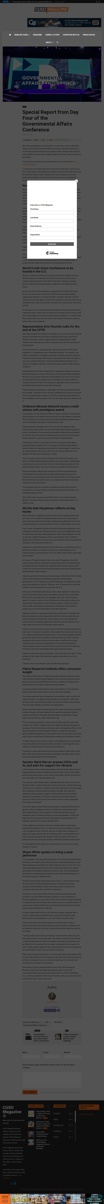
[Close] (76, 181)
